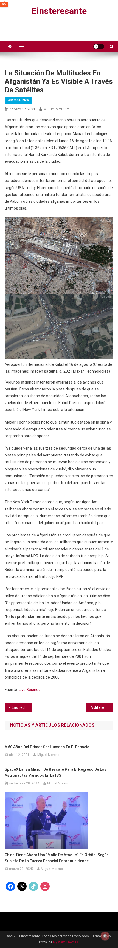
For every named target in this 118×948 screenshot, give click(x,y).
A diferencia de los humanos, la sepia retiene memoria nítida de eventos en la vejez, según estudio (102, 707)
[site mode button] (98, 46)
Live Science (30, 689)
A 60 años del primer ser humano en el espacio (47, 747)
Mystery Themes (65, 942)
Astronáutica (18, 100)
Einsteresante (59, 11)
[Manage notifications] (105, 936)
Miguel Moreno (56, 109)
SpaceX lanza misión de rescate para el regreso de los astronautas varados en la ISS (55, 772)
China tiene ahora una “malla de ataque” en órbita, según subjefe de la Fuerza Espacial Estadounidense (57, 858)
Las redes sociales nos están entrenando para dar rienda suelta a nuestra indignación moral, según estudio (22, 707)
